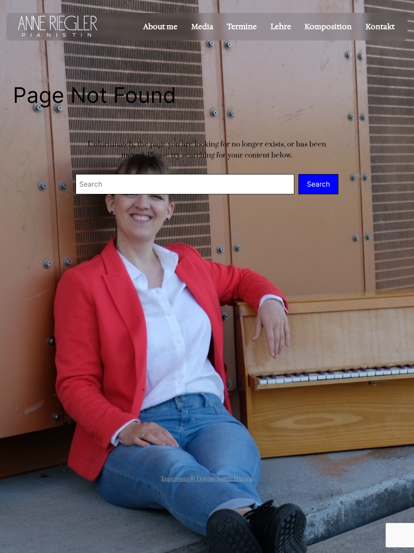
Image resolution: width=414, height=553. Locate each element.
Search (318, 184)
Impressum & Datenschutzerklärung (207, 479)
